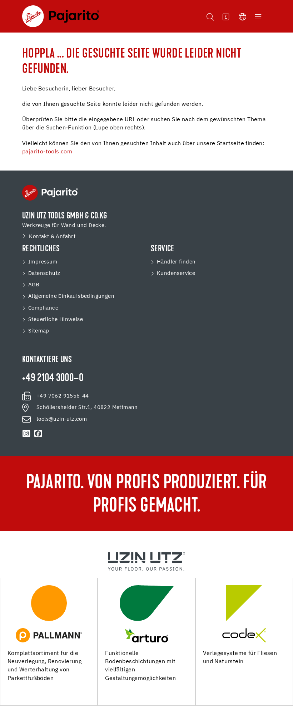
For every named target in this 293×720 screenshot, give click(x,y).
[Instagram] (26, 433)
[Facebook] (38, 433)
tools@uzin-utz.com (61, 419)
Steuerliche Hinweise (55, 319)
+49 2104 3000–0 (52, 378)
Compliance (43, 308)
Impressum (43, 262)
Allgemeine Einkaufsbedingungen (71, 296)
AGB (33, 284)
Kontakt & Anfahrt (52, 236)
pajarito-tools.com (47, 152)
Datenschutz (44, 273)
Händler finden (176, 262)
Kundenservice (176, 273)
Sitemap (38, 331)
